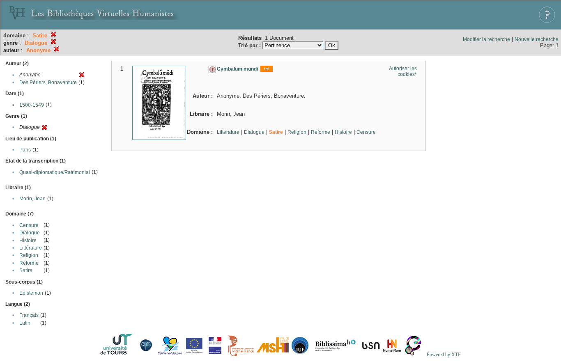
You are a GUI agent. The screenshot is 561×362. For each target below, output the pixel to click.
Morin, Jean (32, 199)
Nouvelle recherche (537, 39)
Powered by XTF (444, 354)
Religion (28, 255)
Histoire (28, 240)
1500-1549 (31, 105)
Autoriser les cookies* (403, 71)
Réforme (29, 263)
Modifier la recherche (486, 39)
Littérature (30, 248)
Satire (25, 270)
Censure (29, 225)
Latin (24, 323)
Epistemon (31, 293)
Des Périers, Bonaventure (48, 82)
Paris (25, 150)
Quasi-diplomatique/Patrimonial (54, 172)
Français (29, 315)
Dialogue (29, 233)
